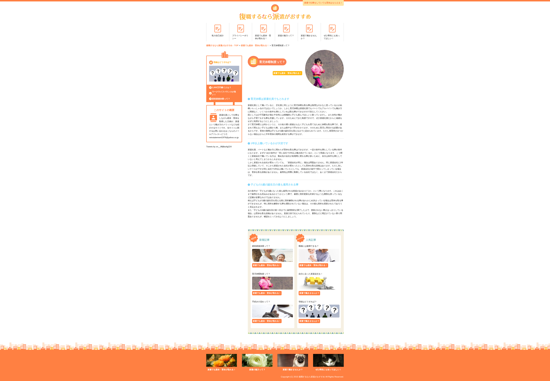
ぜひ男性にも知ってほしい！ (332, 37)
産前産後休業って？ (221, 99)
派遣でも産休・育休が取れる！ (263, 37)
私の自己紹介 (218, 35)
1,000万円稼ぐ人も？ (221, 87)
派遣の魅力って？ (286, 35)
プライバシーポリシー (240, 37)
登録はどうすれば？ (222, 62)
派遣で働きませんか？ (309, 37)
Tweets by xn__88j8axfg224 (219, 146)
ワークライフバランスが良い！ (224, 93)
